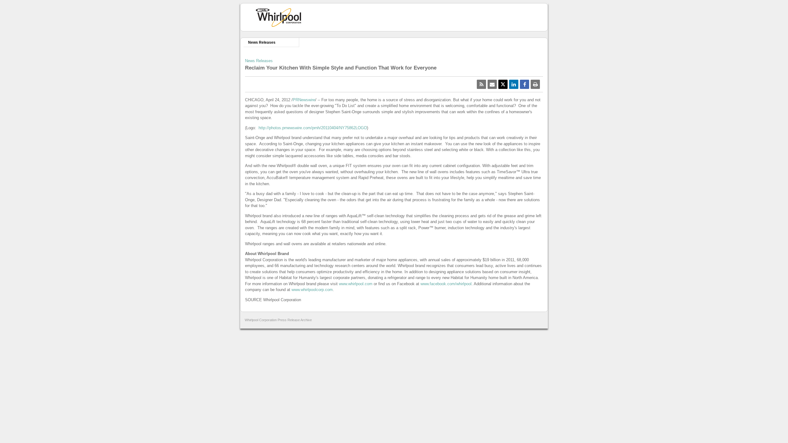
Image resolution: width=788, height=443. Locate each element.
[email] (492, 84)
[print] (535, 84)
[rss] (481, 84)
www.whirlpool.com (355, 283)
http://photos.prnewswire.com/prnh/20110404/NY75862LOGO (313, 128)
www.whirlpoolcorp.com (312, 289)
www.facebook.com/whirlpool (446, 283)
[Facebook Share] (524, 84)
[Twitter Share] (503, 84)
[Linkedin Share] (513, 84)
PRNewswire (304, 100)
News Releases (261, 42)
